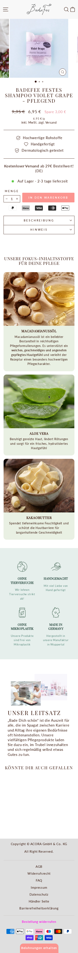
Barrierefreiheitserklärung (39, 908)
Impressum (39, 887)
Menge (12, 191)
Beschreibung (39, 220)
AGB (39, 866)
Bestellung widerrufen (39, 921)
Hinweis (39, 229)
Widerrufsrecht (39, 873)
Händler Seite (39, 901)
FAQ (39, 880)
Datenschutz (39, 894)
